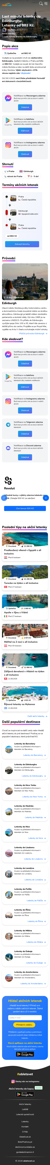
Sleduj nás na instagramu (27, 1081)
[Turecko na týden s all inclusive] (25, 572)
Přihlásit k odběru (24, 1024)
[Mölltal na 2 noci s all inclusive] (25, 631)
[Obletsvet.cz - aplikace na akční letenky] (25, 1054)
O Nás (25, 1131)
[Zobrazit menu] (46, 4)
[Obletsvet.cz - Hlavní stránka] (6, 3)
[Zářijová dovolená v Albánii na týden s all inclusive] (25, 660)
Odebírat (25, 107)
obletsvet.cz (29, 1161)
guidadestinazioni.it (25, 1152)
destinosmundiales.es (25, 1147)
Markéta (12, 29)
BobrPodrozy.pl (25, 1142)
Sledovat (25, 154)
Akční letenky (25, 1104)
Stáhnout (25, 130)
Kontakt (25, 1126)
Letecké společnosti (25, 1114)
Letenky (25, 1121)
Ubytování (25, 73)
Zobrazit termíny (22, 244)
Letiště (25, 1109)
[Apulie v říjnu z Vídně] (25, 602)
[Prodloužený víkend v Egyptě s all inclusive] (25, 539)
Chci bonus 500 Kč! (25, 508)
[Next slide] (46, 498)
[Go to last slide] (4, 498)
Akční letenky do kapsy (25, 1088)
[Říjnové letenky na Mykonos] (25, 693)
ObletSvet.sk (25, 1136)
